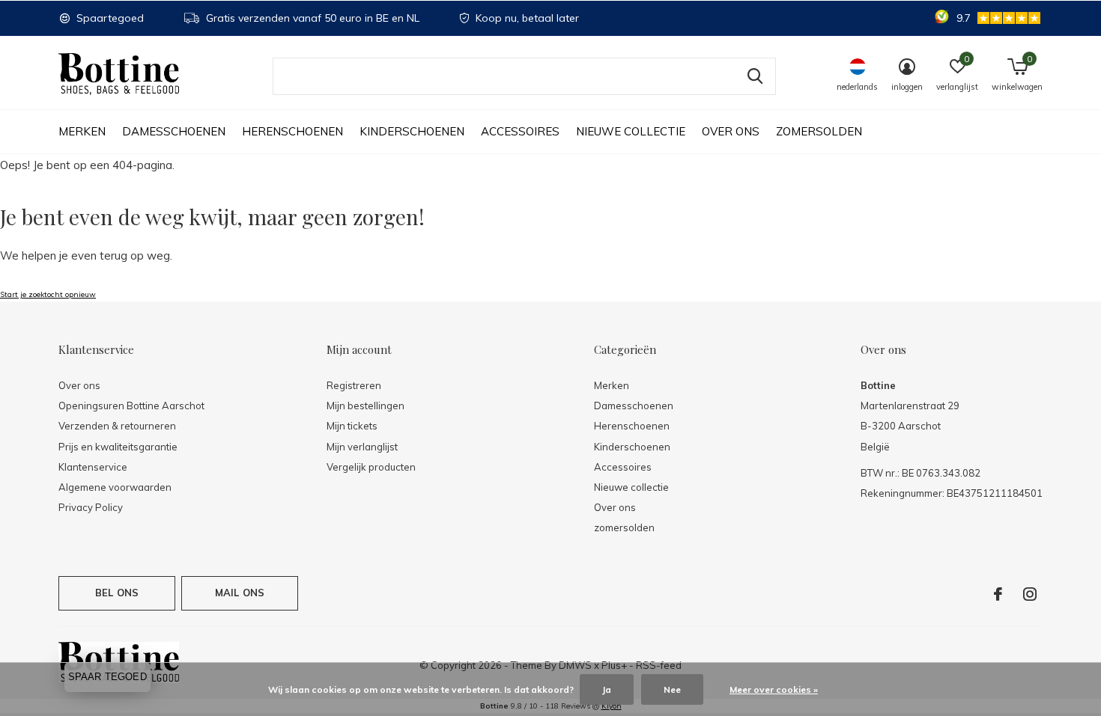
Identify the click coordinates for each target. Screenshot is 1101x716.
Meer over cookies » (774, 689)
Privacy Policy (90, 507)
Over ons (730, 131)
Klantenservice (92, 467)
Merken (82, 131)
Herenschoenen (292, 131)
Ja (606, 689)
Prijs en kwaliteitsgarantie (118, 447)
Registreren (354, 385)
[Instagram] (1030, 594)
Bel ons (117, 593)
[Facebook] (998, 594)
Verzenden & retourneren (117, 426)
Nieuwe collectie (630, 131)
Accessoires (520, 131)
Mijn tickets (352, 426)
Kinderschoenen (412, 131)
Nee (672, 689)
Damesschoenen (173, 131)
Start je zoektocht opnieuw (48, 294)
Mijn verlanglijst (362, 447)
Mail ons (239, 593)
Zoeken (755, 76)
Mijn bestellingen (365, 405)
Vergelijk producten (371, 467)
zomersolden (819, 131)
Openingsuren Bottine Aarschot (131, 405)
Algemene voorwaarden (115, 487)
